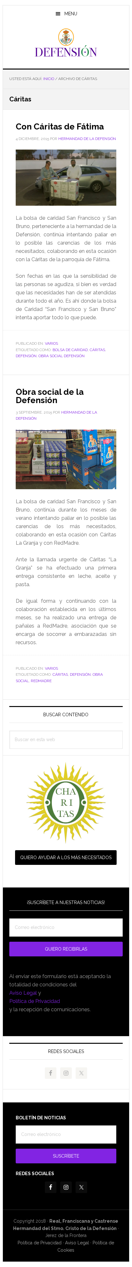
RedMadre (41, 681)
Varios (51, 343)
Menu (70, 13)
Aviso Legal (23, 993)
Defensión (66, 42)
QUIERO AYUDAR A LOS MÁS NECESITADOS (65, 857)
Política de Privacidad (34, 1001)
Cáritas (97, 350)
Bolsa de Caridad (70, 350)
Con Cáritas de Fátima (60, 126)
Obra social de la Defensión (50, 396)
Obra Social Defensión (61, 356)
